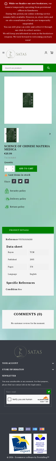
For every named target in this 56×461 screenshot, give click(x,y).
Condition (12, 289)
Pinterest (27, 181)
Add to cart (26, 168)
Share (14, 181)
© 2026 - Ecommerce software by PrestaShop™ (28, 457)
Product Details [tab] (19, 230)
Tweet (20, 181)
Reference (12, 239)
